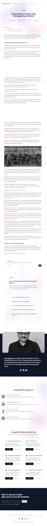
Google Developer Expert (14, 362)
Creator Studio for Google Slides (35, 470)
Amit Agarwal (8, 358)
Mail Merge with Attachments (14, 441)
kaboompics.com (9, 221)
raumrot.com (8, 184)
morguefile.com (8, 228)
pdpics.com (8, 200)
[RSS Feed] (27, 518)
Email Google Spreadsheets (14, 470)
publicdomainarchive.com (10, 128)
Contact (23, 3)
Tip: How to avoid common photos (14, 31)
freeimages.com (9, 176)
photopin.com (9, 213)
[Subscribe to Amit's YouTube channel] (26, 370)
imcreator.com (9, 208)
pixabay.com (8, 122)
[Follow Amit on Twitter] (21, 370)
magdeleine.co (9, 236)
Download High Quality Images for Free (13, 29)
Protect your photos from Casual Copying (17, 190)
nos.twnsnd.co (8, 169)
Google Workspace (22, 364)
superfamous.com (9, 140)
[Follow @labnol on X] (19, 518)
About (14, 3)
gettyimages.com (9, 193)
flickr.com (7, 93)
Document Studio (32, 441)
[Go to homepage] (6, 4)
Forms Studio (15, 515)
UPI (25, 515)
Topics (19, 3)
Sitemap (41, 515)
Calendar (21, 515)
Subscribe (24, 501)
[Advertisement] (22, 68)
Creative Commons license (28, 47)
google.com (7, 85)
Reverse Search (31, 515)
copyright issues (12, 48)
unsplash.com (8, 77)
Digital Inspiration (22, 521)
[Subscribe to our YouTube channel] (22, 518)
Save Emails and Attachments (14, 455)
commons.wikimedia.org (10, 134)
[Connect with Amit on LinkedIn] (23, 370)
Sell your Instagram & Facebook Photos (16, 253)
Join (40, 265)
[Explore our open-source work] (25, 518)
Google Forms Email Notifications (35, 455)
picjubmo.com (8, 99)
